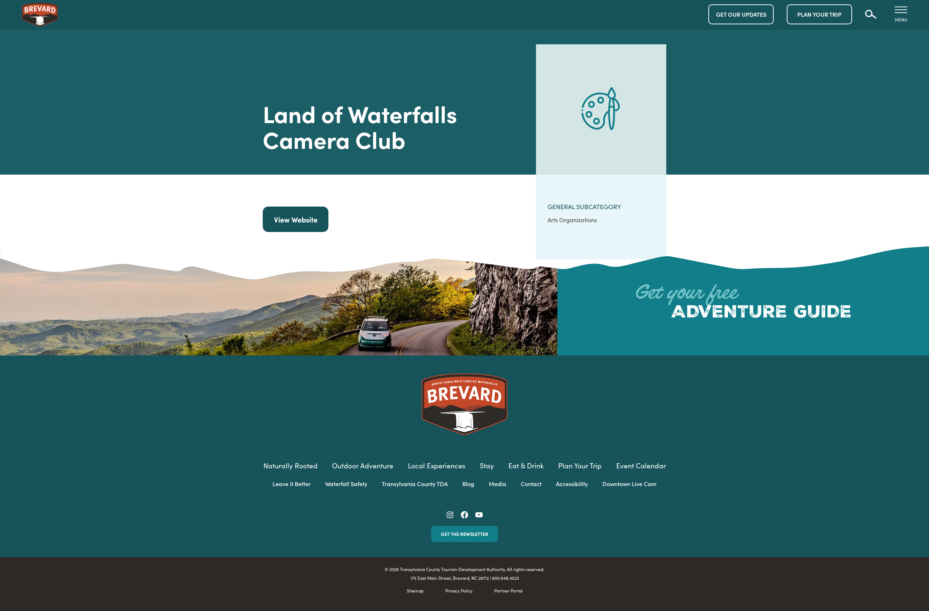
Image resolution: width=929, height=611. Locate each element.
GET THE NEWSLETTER (464, 533)
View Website (296, 219)
